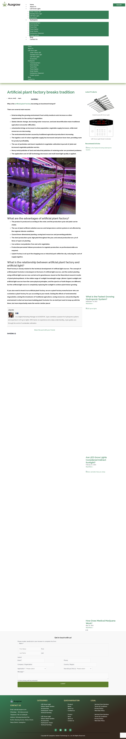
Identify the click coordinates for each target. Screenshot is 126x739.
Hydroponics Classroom (37, 33)
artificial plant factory (23, 104)
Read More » (89, 303)
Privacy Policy (99, 708)
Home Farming (34, 25)
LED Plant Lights (34, 16)
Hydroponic (34, 20)
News (69, 706)
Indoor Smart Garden (47, 706)
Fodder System (34, 35)
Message (21, 672)
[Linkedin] (65, 730)
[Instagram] (70, 730)
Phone (66, 660)
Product (70, 704)
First (42, 649)
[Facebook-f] (55, 730)
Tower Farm (33, 27)
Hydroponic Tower (47, 710)
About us (70, 708)
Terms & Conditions (101, 706)
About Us (33, 6)
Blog (31, 37)
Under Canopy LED (35, 11)
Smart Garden (34, 31)
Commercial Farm (35, 23)
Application (21, 668)
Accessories (33, 18)
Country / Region (69, 664)
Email (20, 660)
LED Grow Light (46, 704)
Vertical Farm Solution (102, 704)
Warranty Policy (100, 710)
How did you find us (70, 668)
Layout (20, 657)
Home (32, 4)
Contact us (71, 710)
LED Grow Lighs (35, 9)
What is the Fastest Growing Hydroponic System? (100, 297)
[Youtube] (60, 730)
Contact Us (33, 39)
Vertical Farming (46, 712)
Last (42, 653)
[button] (66, 43)
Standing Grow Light (36, 13)
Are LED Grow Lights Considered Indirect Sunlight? (96, 460)
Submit (63, 683)
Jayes (11, 310)
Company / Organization (25, 664)
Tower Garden (34, 29)
